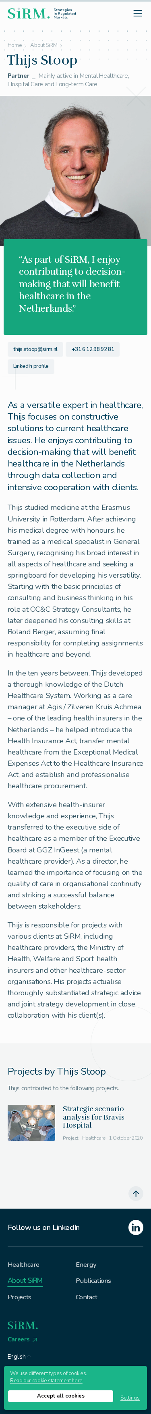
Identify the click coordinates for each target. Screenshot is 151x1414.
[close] (87, 701)
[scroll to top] (136, 1193)
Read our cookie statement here (46, 1380)
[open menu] (137, 13)
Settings (130, 1398)
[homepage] (42, 13)
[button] (19, 1355)
